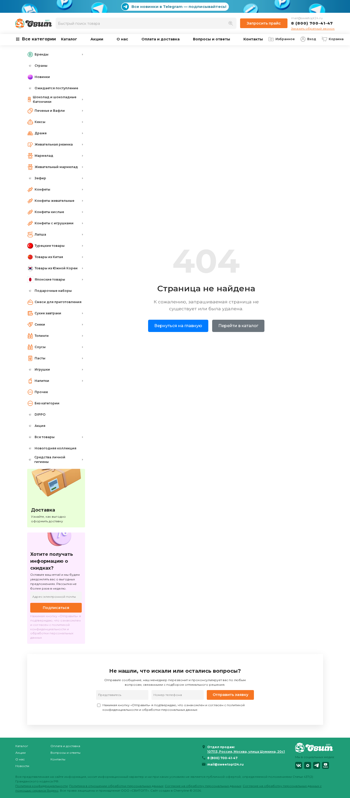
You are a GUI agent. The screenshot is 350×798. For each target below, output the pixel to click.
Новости (22, 766)
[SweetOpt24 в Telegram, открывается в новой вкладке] (316, 765)
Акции (96, 39)
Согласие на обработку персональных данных (203, 786)
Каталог (69, 39)
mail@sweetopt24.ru (307, 18)
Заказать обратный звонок (313, 28)
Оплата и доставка (160, 39)
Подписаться (56, 607)
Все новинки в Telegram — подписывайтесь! (178, 6)
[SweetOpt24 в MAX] (307, 765)
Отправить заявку (230, 694)
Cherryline (181, 790)
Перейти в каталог (238, 325)
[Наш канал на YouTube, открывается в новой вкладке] (325, 765)
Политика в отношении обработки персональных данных (116, 786)
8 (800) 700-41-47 (312, 23)
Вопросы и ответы (211, 39)
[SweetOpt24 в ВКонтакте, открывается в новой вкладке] (298, 765)
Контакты (253, 39)
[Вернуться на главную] (315, 747)
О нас (122, 39)
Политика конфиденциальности (41, 786)
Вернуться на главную (178, 325)
